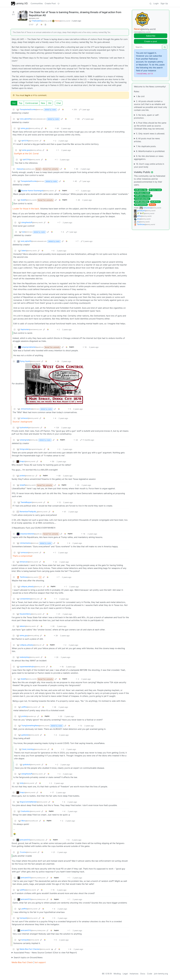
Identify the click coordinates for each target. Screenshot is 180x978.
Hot (14, 103)
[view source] (45, 24)
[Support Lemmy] (58, 3)
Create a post (150, 41)
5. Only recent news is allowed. (150, 133)
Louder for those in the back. (26, 208)
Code (149, 973)
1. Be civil (140, 96)
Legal (125, 973)
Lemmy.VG (21, 3)
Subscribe (150, 36)
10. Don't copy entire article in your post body (149, 165)
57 (32, 25)
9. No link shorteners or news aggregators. (148, 157)
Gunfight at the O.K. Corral (26, 153)
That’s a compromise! (22, 556)
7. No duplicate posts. (146, 146)
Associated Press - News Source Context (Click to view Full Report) (45, 952)
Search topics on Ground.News (28, 957)
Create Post (50, 3)
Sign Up (164, 3)
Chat (58, 103)
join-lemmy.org (161, 973)
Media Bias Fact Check (22, 962)
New (43, 103)
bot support (40, 962)
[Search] (150, 3)
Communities (37, 3)
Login (156, 3)
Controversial (31, 103)
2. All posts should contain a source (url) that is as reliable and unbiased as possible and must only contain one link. (150, 105)
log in (27, 95)
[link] (37, 24)
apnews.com (34, 18)
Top (20, 103)
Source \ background (22, 421)
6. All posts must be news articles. (147, 140)
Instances (134, 973)
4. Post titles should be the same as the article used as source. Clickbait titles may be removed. (150, 126)
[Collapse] (14, 109)
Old (49, 103)
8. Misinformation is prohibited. (150, 151)
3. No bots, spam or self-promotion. (146, 116)
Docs (142, 973)
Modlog (152, 205)
